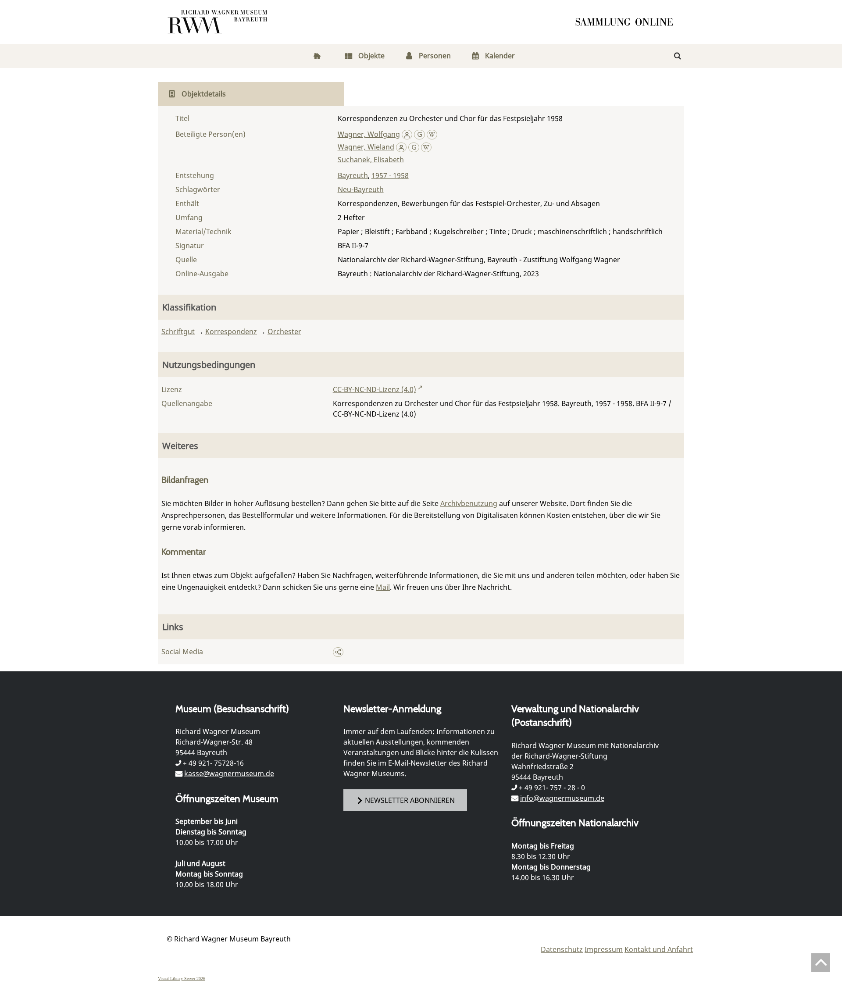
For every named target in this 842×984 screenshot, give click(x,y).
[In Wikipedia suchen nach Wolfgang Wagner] (432, 134)
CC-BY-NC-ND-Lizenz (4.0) (374, 389)
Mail (383, 587)
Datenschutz (562, 949)
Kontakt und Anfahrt (658, 949)
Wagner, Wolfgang (369, 134)
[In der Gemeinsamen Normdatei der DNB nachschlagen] (419, 134)
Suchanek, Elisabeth (371, 159)
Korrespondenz (231, 331)
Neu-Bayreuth (361, 189)
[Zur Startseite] (627, 22)
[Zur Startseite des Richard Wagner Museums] (219, 22)
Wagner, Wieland (366, 147)
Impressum (604, 949)
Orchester (284, 331)
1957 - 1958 (390, 175)
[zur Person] (407, 134)
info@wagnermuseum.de (562, 798)
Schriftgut (178, 331)
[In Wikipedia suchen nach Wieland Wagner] (426, 147)
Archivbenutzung (468, 503)
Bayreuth (353, 175)
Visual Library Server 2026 (181, 978)
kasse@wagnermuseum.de (229, 773)
